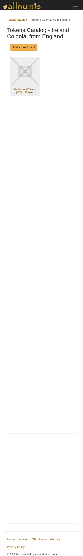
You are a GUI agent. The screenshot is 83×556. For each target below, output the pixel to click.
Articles (23, 539)
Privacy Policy (16, 547)
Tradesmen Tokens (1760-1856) (25, 91)
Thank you (39, 539)
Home (11, 539)
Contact (55, 539)
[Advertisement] (42, 267)
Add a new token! (24, 47)
